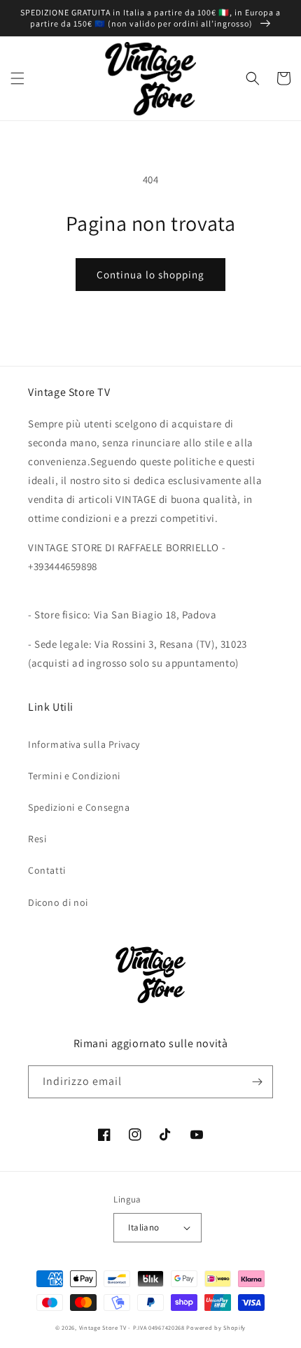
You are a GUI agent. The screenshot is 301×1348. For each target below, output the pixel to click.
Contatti (47, 870)
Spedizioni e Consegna (79, 807)
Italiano (143, 1227)
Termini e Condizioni (74, 775)
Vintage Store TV (103, 1327)
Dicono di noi (58, 902)
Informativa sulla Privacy (84, 744)
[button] (17, 78)
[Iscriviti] (256, 1081)
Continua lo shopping (150, 274)
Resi (37, 838)
